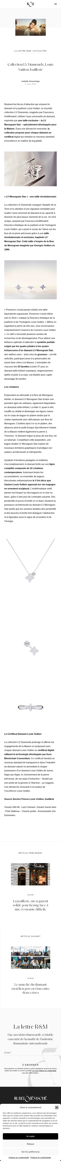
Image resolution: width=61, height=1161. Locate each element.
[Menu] (53, 4)
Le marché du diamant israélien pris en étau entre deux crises (31, 988)
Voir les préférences (30, 1152)
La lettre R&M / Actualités (30, 51)
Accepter (30, 1136)
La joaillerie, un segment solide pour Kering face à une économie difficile (30, 905)
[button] (56, 1107)
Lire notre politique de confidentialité (44, 1070)
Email (7, 1052)
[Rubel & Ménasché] (30, 4)
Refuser (30, 1144)
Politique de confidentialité (19, 1158)
